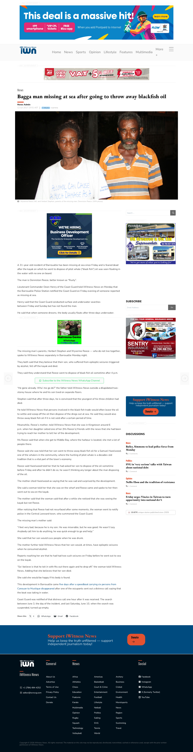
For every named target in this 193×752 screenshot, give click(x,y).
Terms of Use (52, 687)
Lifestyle (110, 52)
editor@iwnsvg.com (32, 692)
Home (56, 52)
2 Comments (133, 454)
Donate (149, 412)
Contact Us (51, 697)
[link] (28, 50)
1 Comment (132, 471)
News (68, 52)
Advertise (50, 681)
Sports (81, 52)
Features (126, 52)
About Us (50, 676)
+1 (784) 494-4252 (32, 687)
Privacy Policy (52, 692)
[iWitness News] (27, 663)
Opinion (95, 52)
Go (172, 307)
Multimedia (144, 52)
